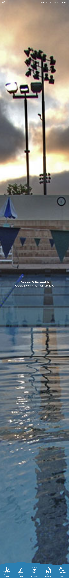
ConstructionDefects (62, 575)
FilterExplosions (48, 575)
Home (4, 2)
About (42, 2)
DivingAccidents (20, 575)
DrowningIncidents (6, 575)
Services (49, 2)
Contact (63, 2)
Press (56, 2)
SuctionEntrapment (34, 575)
